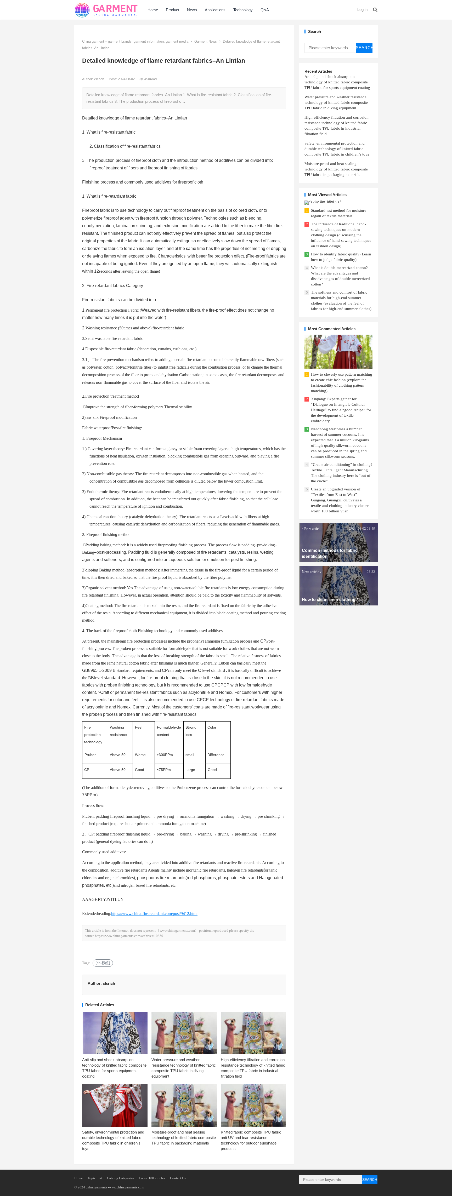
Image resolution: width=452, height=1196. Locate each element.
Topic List (95, 1178)
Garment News (205, 41)
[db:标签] (102, 963)
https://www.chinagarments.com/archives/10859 (129, 936)
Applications (215, 10)
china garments (96, 1187)
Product (172, 10)
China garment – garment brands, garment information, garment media (135, 41)
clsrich (99, 79)
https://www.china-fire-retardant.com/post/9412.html (154, 913)
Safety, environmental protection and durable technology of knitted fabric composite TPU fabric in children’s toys (336, 148)
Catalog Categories (120, 1178)
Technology (243, 10)
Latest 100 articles (152, 1178)
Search (364, 47)
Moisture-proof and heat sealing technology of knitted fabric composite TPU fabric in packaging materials (183, 1137)
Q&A (265, 10)
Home (153, 10)
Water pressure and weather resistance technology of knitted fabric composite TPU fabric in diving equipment (336, 102)
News (192, 10)
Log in (362, 9)
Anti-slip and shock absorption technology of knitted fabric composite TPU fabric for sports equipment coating (337, 82)
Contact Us (178, 1178)
